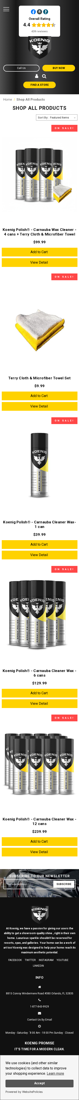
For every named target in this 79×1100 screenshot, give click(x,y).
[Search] (44, 76)
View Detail (39, 262)
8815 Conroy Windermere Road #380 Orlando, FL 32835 (39, 993)
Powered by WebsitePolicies (24, 1091)
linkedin (38, 965)
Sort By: (43, 117)
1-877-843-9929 (39, 1006)
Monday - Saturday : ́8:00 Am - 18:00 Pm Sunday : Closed (39, 1032)
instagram (46, 960)
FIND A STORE (40, 84)
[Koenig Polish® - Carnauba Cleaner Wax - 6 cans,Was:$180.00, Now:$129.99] (39, 615)
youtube (62, 960)
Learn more (55, 1073)
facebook (15, 960)
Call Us (21, 68)
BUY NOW (59, 68)
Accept (39, 1083)
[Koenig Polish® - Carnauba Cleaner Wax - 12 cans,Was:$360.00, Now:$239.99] (39, 764)
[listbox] (63, 117)
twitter (30, 960)
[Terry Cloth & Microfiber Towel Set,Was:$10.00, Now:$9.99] (39, 323)
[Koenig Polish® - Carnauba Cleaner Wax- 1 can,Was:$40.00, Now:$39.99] (39, 467)
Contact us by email (39, 1019)
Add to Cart (39, 252)
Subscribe (63, 884)
